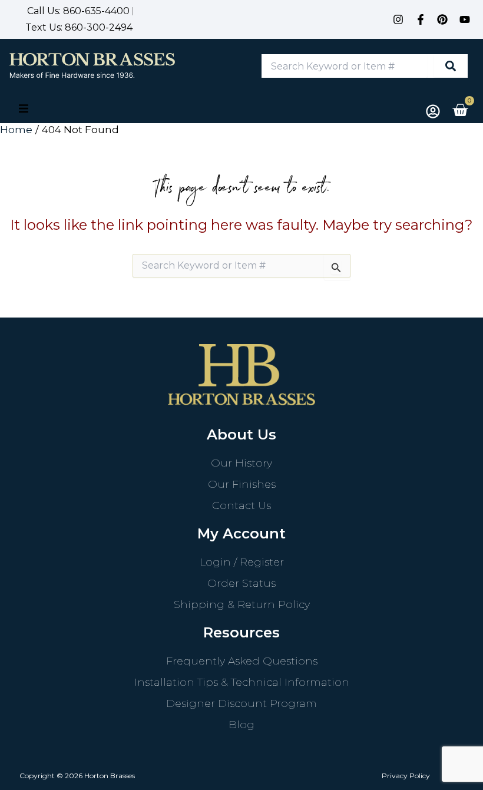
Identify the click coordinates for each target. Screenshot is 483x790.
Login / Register (242, 562)
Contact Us (241, 505)
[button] (23, 108)
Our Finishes (242, 484)
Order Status (241, 583)
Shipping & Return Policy (242, 604)
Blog (241, 724)
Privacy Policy (406, 775)
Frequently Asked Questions (241, 661)
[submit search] (451, 66)
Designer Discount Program (241, 703)
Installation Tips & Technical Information (241, 682)
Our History (241, 463)
